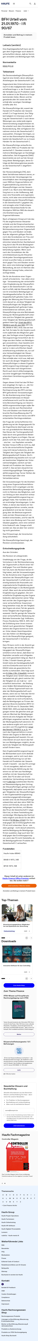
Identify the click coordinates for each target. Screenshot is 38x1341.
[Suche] (30, 3)
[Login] (35, 3)
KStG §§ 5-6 (8, 66)
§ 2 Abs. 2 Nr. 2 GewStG (16, 673)
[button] (19, 886)
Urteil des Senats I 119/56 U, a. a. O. (18, 728)
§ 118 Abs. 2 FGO (18, 820)
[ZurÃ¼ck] (26, 937)
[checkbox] (5, 1115)
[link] (4, 11)
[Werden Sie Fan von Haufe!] (2, 1284)
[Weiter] (31, 937)
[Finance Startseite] (6, 3)
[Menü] (14, 3)
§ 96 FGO (11, 781)
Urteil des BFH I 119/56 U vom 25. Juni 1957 (17, 323)
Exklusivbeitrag (9, 931)
